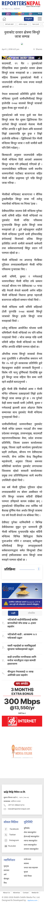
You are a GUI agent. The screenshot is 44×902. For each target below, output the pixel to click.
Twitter (12, 835)
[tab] (13, 613)
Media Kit (35, 892)
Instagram (14, 840)
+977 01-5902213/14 (16, 805)
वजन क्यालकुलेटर (30, 845)
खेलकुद (6, 879)
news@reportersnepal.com (19, 809)
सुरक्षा (26, 872)
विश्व (5, 883)
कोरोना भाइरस (23, 24)
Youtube (12, 846)
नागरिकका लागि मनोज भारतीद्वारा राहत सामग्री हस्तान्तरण (21, 661)
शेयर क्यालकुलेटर (30, 832)
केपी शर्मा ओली (9, 24)
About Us (6, 892)
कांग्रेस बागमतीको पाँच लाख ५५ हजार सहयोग (22, 623)
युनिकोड (27, 828)
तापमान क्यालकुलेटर (31, 849)
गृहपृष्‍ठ (6, 866)
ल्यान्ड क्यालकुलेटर (30, 841)
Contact (26, 892)
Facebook (14, 829)
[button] (39, 19)
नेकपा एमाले (35, 24)
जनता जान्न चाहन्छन (31, 868)
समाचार (6, 870)
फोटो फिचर (28, 876)
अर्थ (5, 874)
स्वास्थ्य (26, 863)
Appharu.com (32, 900)
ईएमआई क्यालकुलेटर (31, 836)
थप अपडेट (22, 684)
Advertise (16, 892)
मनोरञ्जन (27, 859)
